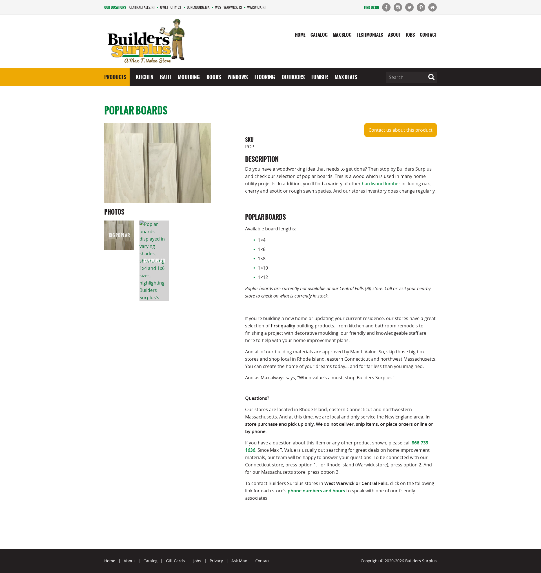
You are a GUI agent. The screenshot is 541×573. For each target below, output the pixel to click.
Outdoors (293, 77)
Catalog (319, 34)
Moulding (189, 77)
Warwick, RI (256, 7)
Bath (165, 77)
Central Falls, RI (141, 7)
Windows (238, 77)
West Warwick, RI (228, 7)
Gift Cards (175, 560)
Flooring (264, 77)
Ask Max (239, 560)
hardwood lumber (381, 183)
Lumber (319, 77)
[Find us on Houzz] (432, 7)
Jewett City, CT (170, 7)
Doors (214, 77)
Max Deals (346, 77)
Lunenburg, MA (198, 7)
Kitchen (144, 77)
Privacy (216, 560)
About (394, 34)
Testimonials (370, 34)
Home (300, 34)
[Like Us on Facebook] (386, 7)
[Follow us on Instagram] (398, 7)
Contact (428, 34)
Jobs (410, 34)
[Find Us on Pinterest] (421, 7)
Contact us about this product (401, 130)
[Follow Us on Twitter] (409, 7)
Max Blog (342, 34)
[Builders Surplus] (146, 41)
